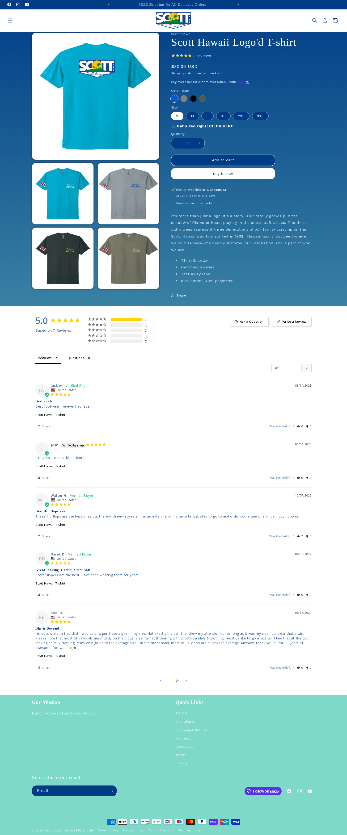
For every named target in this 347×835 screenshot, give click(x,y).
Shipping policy (189, 830)
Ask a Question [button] (252, 321)
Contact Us (185, 746)
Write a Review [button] (294, 321)
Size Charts (185, 721)
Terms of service (160, 830)
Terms (180, 755)
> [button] (186, 680)
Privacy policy (133, 830)
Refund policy (108, 830)
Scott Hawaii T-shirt (50, 415)
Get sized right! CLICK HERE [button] (205, 126)
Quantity (178, 134)
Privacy (181, 763)
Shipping (177, 73)
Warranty (182, 738)
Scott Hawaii (54, 830)
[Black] (193, 98)
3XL (260, 116)
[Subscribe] (111, 790)
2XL (241, 116)
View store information (196, 203)
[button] (10, 20)
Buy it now (223, 174)
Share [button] (181, 295)
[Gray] (184, 98)
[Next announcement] (238, 4)
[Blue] (174, 98)
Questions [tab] (76, 358)
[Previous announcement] (109, 4)
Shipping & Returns (191, 730)
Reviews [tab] (44, 358)
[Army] (202, 98)
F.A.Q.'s (181, 713)
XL (223, 116)
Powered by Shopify (79, 830)
